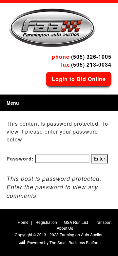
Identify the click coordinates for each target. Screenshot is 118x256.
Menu (13, 102)
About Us (65, 228)
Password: (21, 158)
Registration (46, 222)
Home (23, 222)
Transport (103, 222)
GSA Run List (76, 222)
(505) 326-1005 (91, 56)
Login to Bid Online (79, 79)
